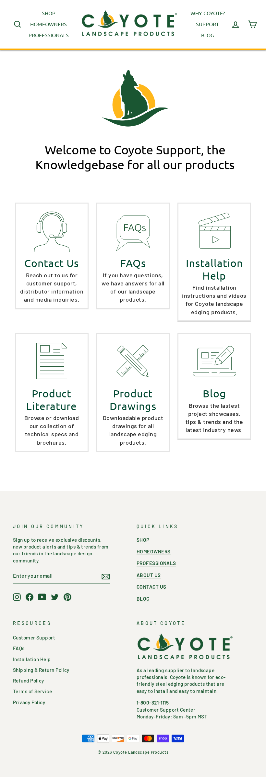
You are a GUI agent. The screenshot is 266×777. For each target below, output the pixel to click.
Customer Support (34, 637)
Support (207, 24)
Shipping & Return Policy (41, 670)
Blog (207, 35)
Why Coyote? (207, 13)
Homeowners (48, 24)
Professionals (49, 35)
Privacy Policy (29, 702)
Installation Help (32, 659)
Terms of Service (32, 691)
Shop (48, 13)
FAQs (19, 648)
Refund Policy (28, 680)
